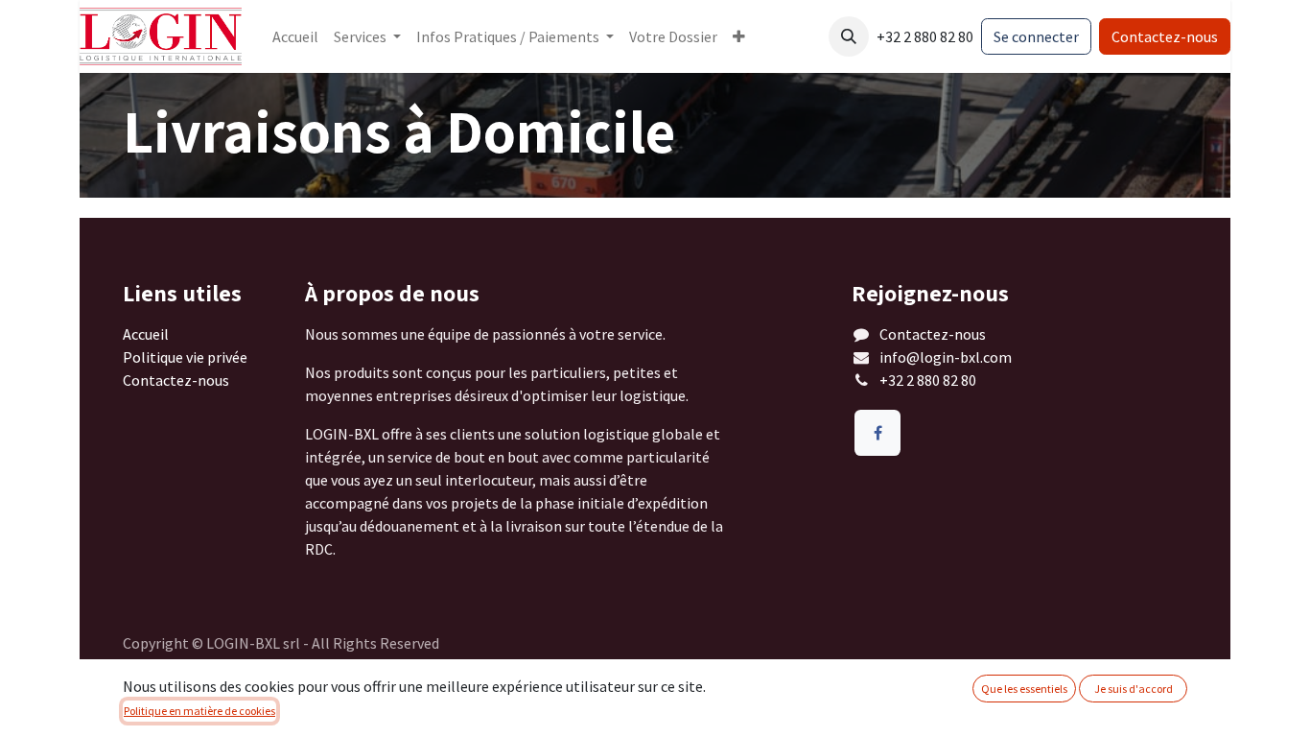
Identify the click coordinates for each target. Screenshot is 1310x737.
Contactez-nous (1164, 36)
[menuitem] (295, 36)
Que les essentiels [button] (1024, 688)
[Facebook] (877, 433)
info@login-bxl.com (945, 357)
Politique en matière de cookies (199, 710)
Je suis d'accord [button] (1133, 688)
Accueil (146, 334)
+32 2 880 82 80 (929, 380)
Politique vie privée (185, 357)
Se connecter (1036, 36)
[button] (849, 36)
